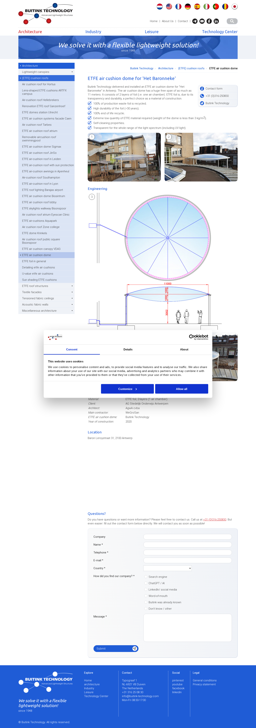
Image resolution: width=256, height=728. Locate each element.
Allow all (181, 388)
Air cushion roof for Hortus (38, 84)
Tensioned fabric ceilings (38, 298)
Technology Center (220, 32)
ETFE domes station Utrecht (40, 112)
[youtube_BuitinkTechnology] (203, 21)
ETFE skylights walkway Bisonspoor (44, 208)
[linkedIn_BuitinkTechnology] (217, 21)
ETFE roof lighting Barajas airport (42, 190)
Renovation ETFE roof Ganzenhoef (43, 106)
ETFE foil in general (34, 261)
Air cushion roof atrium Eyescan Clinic (46, 214)
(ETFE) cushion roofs (35, 78)
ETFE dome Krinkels (34, 233)
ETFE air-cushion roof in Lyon (40, 183)
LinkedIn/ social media (163, 589)
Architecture (30, 32)
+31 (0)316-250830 (214, 519)
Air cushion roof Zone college (41, 227)
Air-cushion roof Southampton (41, 177)
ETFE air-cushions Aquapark (39, 221)
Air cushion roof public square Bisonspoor (41, 241)
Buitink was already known (165, 602)
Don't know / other (160, 608)
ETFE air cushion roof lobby (39, 202)
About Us (168, 21)
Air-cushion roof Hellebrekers (40, 100)
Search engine (158, 577)
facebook (178, 688)
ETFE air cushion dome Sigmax (41, 146)
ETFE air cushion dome (36, 255)
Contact (183, 21)
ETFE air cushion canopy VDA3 (41, 249)
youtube (177, 684)
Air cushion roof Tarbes (37, 124)
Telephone (101, 552)
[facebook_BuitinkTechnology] (210, 21)
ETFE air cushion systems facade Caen (46, 118)
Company (99, 536)
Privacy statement (204, 684)
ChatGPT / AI (157, 583)
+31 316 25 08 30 (132, 692)
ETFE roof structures (35, 286)
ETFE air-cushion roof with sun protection (48, 165)
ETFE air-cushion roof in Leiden (41, 159)
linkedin (177, 692)
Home (154, 21)
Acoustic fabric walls (35, 304)
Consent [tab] (71, 349)
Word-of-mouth (158, 596)
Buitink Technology (141, 68)
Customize (125, 388)
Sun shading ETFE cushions (39, 279)
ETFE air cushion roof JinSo (39, 153)
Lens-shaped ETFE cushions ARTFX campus (44, 92)
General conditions (205, 680)
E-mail (98, 560)
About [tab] (184, 349)
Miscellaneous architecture (39, 310)
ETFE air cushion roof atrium (39, 131)
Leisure (152, 32)
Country (99, 568)
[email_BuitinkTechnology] (195, 21)
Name (98, 544)
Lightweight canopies (35, 72)
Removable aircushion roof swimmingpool (39, 138)
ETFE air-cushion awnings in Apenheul (45, 171)
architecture (92, 684)
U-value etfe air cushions (37, 273)
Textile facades (32, 292)
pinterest (178, 680)
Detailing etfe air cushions (38, 267)
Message (100, 616)
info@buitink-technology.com (140, 696)
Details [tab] (128, 349)
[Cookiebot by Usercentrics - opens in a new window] (191, 337)
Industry (93, 32)
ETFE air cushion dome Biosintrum (43, 196)
